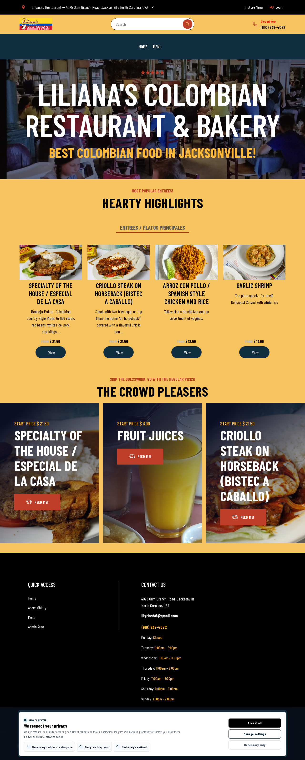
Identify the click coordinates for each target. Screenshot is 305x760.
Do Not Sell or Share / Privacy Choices (43, 736)
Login (279, 7)
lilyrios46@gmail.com (159, 615)
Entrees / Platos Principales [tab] (152, 227)
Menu (157, 46)
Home (143, 46)
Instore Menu (254, 7)
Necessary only (254, 745)
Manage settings (255, 734)
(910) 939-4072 (273, 27)
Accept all (255, 723)
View (51, 352)
